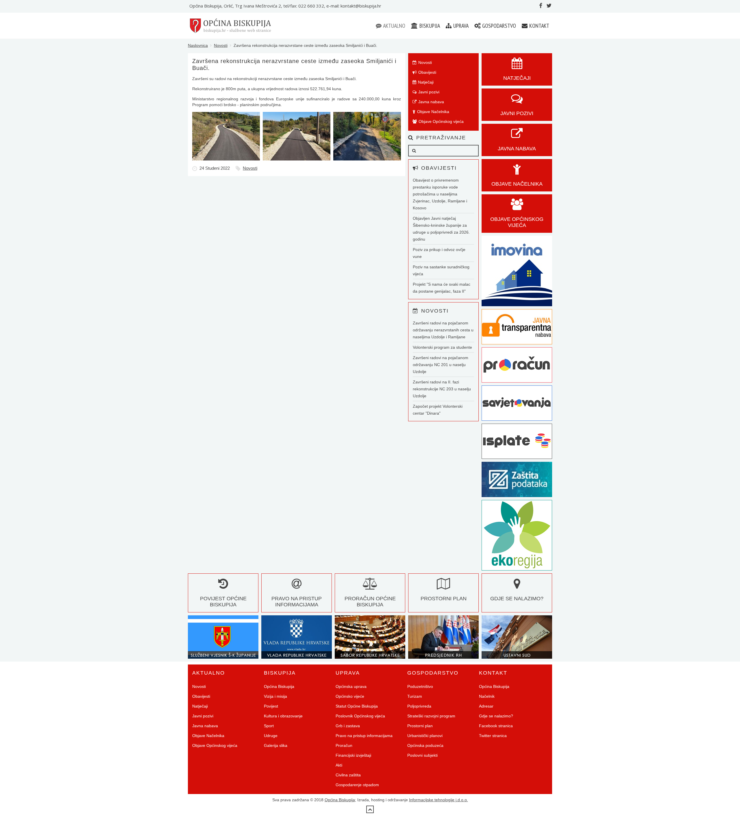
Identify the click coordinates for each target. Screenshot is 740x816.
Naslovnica (198, 45)
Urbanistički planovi (425, 735)
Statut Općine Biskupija (357, 706)
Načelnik (487, 696)
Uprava (460, 25)
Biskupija (429, 25)
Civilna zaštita (348, 775)
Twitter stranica (493, 735)
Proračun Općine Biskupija (370, 602)
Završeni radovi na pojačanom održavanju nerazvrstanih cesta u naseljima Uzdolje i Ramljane (443, 330)
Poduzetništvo (420, 686)
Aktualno (393, 25)
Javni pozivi (428, 92)
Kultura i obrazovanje (283, 716)
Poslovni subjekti (422, 755)
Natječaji (425, 82)
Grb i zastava (348, 725)
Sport (269, 725)
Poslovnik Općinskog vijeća (360, 716)
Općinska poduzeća (425, 745)
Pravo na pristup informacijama (296, 602)
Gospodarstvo (498, 25)
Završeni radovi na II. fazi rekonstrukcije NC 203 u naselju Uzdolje (442, 389)
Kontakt (538, 25)
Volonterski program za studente (442, 347)
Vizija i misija (275, 696)
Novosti (220, 45)
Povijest (271, 706)
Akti (339, 765)
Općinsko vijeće (350, 696)
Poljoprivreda (419, 706)
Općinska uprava (351, 686)
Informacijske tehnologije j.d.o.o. (438, 799)
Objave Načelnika (432, 111)
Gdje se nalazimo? (496, 716)
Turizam (414, 696)
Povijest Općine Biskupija (223, 602)
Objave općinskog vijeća (516, 222)
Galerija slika (275, 745)
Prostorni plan (420, 725)
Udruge (271, 735)
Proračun (344, 745)
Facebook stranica (496, 725)
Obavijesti (426, 72)
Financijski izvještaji (353, 755)
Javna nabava (430, 101)
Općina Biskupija (279, 686)
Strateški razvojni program (431, 716)
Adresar (486, 706)
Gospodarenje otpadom (357, 784)
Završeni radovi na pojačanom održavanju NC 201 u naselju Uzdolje (440, 364)
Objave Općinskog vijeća (440, 121)
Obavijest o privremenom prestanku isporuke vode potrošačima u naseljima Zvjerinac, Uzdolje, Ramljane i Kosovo (440, 194)
